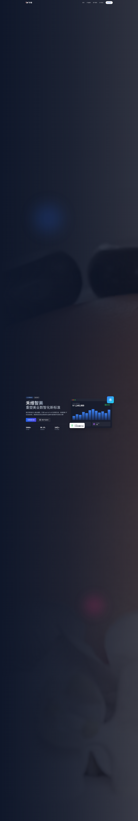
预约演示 (109, 2)
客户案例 (95, 2)
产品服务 (89, 2)
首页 (83, 2)
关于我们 (101, 2)
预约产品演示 (45, 420)
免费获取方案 (31, 420)
